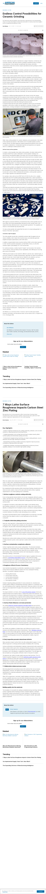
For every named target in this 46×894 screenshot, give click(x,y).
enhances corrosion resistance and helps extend (19, 605)
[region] (23, 891)
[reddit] (25, 30)
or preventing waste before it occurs (16, 557)
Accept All (40, 891)
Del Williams (5, 26)
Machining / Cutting (7, 10)
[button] (3, 3)
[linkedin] (21, 30)
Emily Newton (6, 420)
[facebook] (19, 30)
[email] (27, 30)
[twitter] (23, 30)
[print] (42, 30)
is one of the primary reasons (29, 592)
